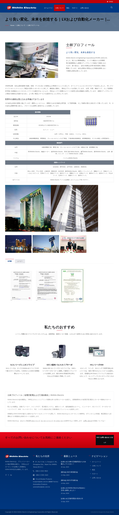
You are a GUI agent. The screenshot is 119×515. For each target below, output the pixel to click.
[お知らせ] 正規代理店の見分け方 (72, 498)
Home (12, 25)
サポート (75, 8)
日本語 (111, 1)
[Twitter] (8, 475)
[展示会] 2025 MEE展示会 (69, 472)
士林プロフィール (33, 25)
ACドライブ (36, 421)
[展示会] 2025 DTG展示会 (69, 480)
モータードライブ (47, 421)
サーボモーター (59, 421)
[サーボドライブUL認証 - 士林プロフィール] (21, 285)
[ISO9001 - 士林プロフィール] (72, 285)
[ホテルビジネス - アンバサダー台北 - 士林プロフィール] (18, 244)
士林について (59, 8)
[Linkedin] (11, 475)
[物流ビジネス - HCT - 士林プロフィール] (46, 244)
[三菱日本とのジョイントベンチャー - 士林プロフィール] (73, 244)
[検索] (111, 7)
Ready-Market (110, 512)
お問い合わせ (84, 8)
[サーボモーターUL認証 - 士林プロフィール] (46, 285)
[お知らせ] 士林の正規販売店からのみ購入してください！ (73, 463)
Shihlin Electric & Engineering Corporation (31, 512)
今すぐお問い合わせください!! (105, 440)
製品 (67, 8)
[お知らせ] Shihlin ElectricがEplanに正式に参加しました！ (73, 489)
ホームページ (48, 8)
